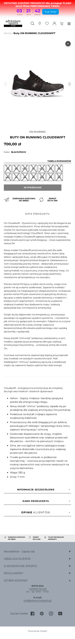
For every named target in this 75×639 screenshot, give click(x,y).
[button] (69, 84)
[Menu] (69, 23)
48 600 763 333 (38, 588)
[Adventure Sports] (13, 23)
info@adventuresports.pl (38, 600)
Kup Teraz (50, 11)
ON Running (37, 131)
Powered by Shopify (37, 631)
